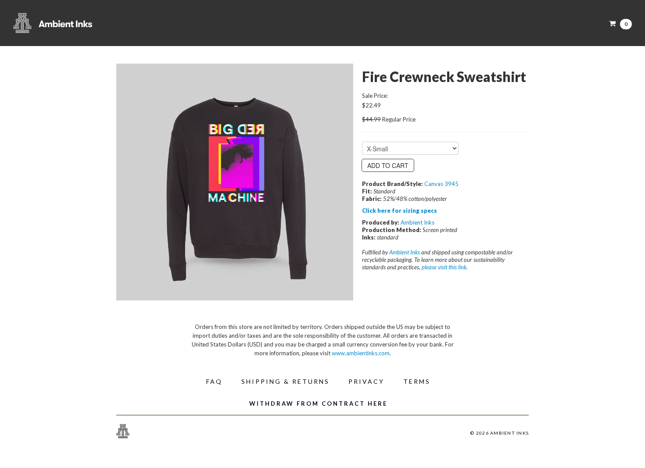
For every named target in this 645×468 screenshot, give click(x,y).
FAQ (214, 381)
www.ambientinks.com (361, 353)
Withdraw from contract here (318, 403)
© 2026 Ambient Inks (499, 433)
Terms (416, 381)
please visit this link (444, 267)
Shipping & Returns (285, 381)
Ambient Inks (101, 23)
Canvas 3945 (441, 183)
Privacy (366, 381)
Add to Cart (387, 165)
